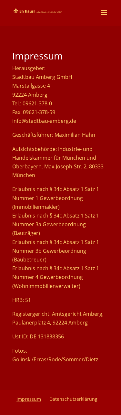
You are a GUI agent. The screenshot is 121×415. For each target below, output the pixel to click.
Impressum (28, 399)
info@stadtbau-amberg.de (44, 120)
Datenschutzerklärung (73, 399)
